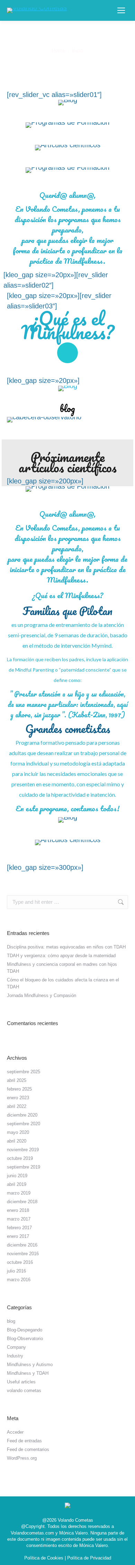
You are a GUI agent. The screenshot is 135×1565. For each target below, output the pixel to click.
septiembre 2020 (23, 1123)
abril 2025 (16, 1080)
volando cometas (24, 1390)
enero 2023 (18, 1097)
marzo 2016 (18, 1279)
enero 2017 (18, 1236)
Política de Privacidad (89, 1557)
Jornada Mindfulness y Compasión (41, 995)
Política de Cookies (43, 1557)
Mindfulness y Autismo (30, 1364)
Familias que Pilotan (67, 611)
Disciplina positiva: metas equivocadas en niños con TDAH (66, 947)
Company (16, 1347)
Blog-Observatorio (25, 1338)
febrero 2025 (19, 1089)
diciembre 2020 (22, 1115)
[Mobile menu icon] (121, 10)
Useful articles (21, 1381)
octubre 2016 (20, 1262)
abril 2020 (16, 1141)
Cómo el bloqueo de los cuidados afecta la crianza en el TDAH (63, 983)
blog (67, 408)
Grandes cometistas (67, 728)
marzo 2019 (18, 1193)
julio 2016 (16, 1271)
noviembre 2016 (23, 1253)
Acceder (15, 1432)
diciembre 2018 (22, 1201)
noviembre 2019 (23, 1149)
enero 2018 (18, 1210)
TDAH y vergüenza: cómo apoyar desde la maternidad (61, 955)
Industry (15, 1355)
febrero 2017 (19, 1227)
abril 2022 (16, 1106)
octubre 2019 (20, 1158)
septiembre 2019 (23, 1167)
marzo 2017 (18, 1219)
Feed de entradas (24, 1440)
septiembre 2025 (23, 1071)
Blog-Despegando (24, 1329)
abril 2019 (16, 1184)
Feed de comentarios (28, 1449)
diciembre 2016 (22, 1245)
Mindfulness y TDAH (27, 1373)
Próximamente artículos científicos (68, 462)
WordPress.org (22, 1458)
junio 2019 (17, 1175)
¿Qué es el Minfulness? (67, 325)
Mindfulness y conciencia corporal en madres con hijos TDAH (62, 968)
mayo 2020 (18, 1132)
